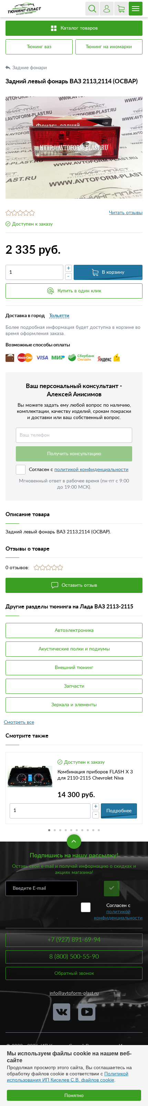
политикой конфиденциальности (91, 469)
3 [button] (60, 830)
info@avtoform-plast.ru (74, 993)
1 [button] (49, 830)
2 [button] (55, 830)
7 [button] (82, 830)
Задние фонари (30, 67)
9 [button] (93, 830)
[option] (74, 147)
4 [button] (66, 830)
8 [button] (88, 830)
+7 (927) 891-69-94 (74, 940)
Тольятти (59, 315)
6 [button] (77, 830)
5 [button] (71, 830)
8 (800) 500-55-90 (74, 957)
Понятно (74, 1095)
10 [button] (99, 830)
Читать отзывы (125, 212)
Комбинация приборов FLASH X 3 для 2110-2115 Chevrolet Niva (95, 775)
